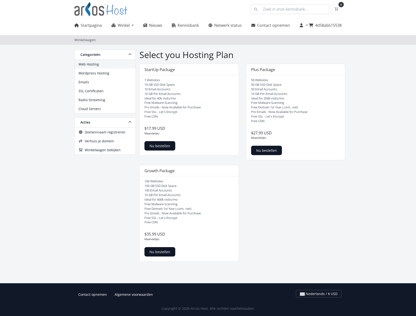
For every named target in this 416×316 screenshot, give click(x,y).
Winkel (123, 25)
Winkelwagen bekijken (102, 150)
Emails (83, 82)
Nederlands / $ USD (321, 293)
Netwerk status (227, 25)
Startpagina (90, 25)
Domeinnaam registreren (104, 132)
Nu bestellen (160, 146)
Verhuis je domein (98, 141)
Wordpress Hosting (93, 73)
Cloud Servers (89, 108)
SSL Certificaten (91, 91)
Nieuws (154, 25)
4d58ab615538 (328, 25)
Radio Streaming (91, 100)
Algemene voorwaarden (134, 294)
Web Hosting (88, 64)
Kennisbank (187, 25)
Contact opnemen (272, 25)
